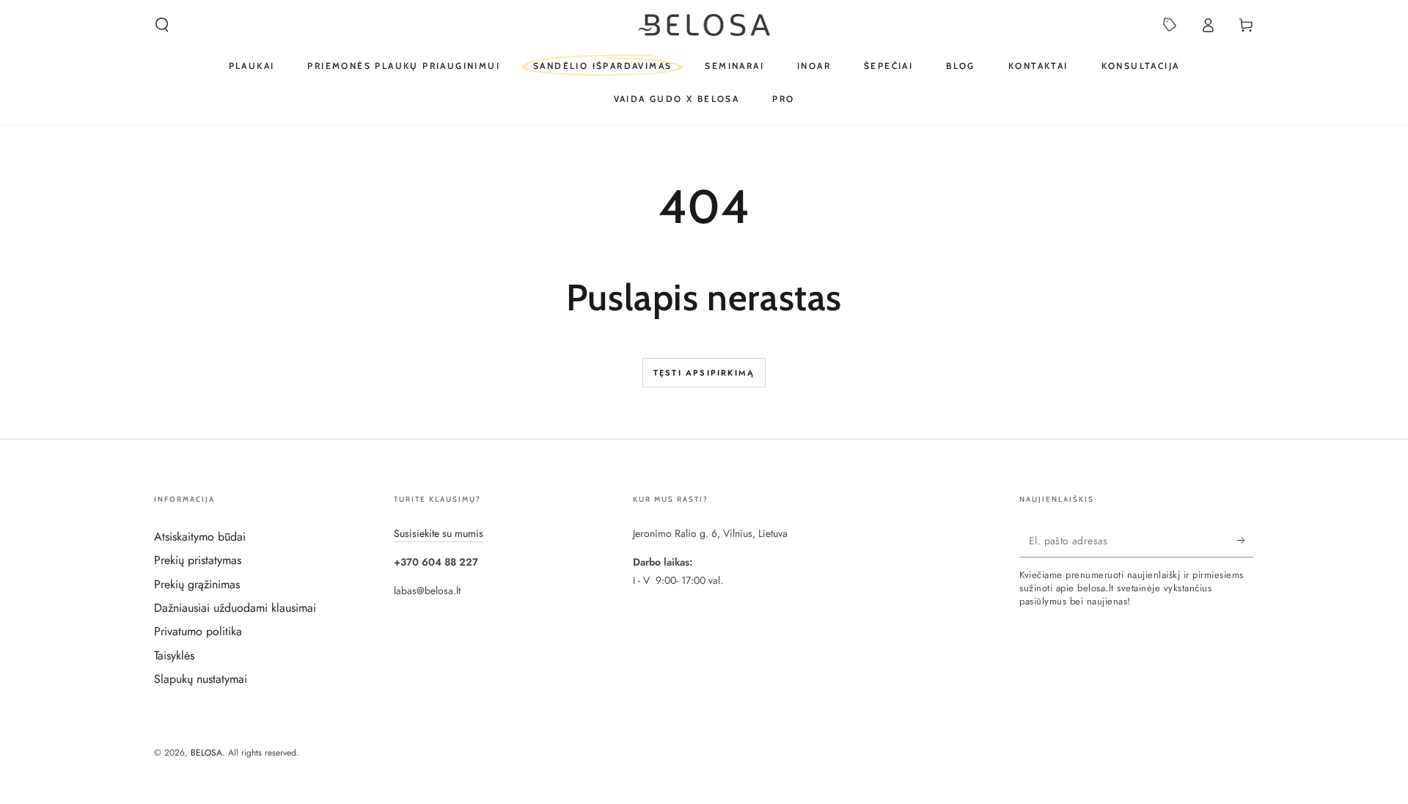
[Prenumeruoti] (1245, 541)
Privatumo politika (198, 631)
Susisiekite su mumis (438, 533)
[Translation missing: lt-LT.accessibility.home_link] (704, 25)
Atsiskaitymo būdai (200, 536)
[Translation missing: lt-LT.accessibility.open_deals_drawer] (1170, 25)
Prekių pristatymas (197, 560)
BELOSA (206, 752)
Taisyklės (174, 655)
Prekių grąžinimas (197, 584)
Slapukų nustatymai (200, 678)
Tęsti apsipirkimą (704, 373)
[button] (162, 25)
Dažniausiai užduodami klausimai (235, 607)
